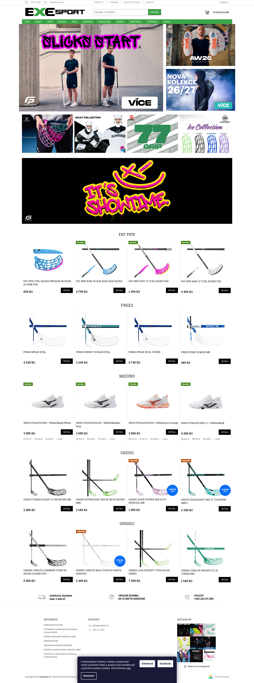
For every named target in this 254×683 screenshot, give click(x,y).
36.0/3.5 (80, 439)
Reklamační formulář (53, 625)
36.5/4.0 (91, 439)
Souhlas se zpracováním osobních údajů (62, 649)
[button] (30, 68)
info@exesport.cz (101, 625)
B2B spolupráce (132, 2)
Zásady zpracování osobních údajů (60, 636)
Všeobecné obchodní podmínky (58, 645)
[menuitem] (27, 21)
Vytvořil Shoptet (222, 677)
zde (128, 668)
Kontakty (99, 2)
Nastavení (88, 675)
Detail (66, 290)
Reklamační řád (51, 641)
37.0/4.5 (102, 439)
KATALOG (150, 2)
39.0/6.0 (207, 439)
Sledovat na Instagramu (199, 666)
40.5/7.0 (133, 439)
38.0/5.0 (185, 439)
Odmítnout (147, 663)
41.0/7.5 (27, 439)
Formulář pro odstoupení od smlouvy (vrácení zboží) (61, 630)
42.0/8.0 (38, 439)
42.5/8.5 (49, 439)
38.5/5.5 (196, 439)
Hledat (155, 12)
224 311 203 (98, 630)
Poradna (114, 2)
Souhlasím (165, 663)
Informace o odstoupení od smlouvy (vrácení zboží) (60, 655)
